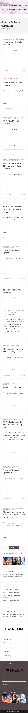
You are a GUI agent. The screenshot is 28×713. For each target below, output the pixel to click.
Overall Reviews (7, 118)
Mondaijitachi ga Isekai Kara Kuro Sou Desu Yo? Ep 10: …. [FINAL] (14, 514)
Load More (14, 547)
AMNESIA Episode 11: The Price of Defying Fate (12, 424)
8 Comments (7, 336)
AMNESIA (5, 117)
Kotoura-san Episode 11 (13, 387)
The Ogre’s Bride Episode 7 (13, 589)
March (8, 28)
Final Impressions (9, 160)
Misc (4, 287)
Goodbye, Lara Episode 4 (13, 603)
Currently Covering (13, 78)
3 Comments (7, 410)
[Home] (1, 28)
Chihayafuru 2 (11, 345)
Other (8, 287)
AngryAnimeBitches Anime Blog (14, 5)
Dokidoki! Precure (8, 247)
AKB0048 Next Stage (8, 202)
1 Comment (7, 70)
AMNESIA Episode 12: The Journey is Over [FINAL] (12, 166)
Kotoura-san (14, 39)
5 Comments (7, 151)
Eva (4, 589)
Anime (4, 38)
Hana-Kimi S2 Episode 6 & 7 (14, 592)
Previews (21, 39)
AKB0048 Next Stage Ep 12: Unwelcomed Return (12, 209)
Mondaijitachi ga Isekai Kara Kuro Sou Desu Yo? (13, 509)
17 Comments (7, 194)
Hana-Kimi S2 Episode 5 (13, 600)
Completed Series (12, 38)
